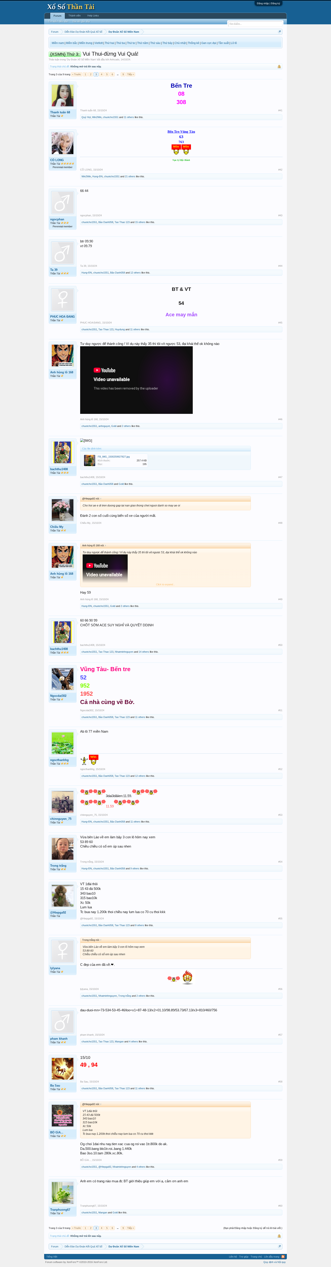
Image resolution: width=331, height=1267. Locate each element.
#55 (280, 918)
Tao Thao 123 (122, 222)
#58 (280, 1081)
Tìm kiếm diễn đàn (58, 21)
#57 (280, 1034)
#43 (280, 215)
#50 (280, 645)
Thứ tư (131, 43)
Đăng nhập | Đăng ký (268, 3)
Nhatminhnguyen (124, 651)
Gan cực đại (208, 43)
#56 (280, 989)
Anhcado (114, 59)
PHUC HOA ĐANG (62, 316)
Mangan (119, 1041)
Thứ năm (142, 43)
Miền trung (85, 43)
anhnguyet (104, 426)
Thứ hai (109, 43)
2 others (126, 426)
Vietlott (98, 43)
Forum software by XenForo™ (76, 1262)
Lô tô (234, 43)
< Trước (76, 74)
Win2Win (97, 117)
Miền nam (58, 43)
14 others (144, 651)
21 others (130, 176)
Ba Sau (55, 1085)
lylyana (55, 968)
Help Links (93, 15)
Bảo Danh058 (105, 222)
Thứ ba (120, 43)
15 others (140, 222)
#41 (280, 110)
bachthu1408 (59, 469)
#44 (280, 265)
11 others (129, 117)
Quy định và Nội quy (274, 1262)
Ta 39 (53, 269)
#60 (280, 1205)
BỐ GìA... (56, 1132)
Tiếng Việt (51, 1256)
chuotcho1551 (110, 117)
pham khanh (59, 1038)
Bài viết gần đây (81, 21)
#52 (280, 769)
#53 (280, 815)
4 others (133, 1041)
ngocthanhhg (59, 760)
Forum (57, 15)
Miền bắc (71, 43)
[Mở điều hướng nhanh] (279, 31)
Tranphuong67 (60, 1209)
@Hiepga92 (58, 912)
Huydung (120, 329)
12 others (135, 272)
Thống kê (193, 43)
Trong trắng (58, 865)
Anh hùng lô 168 (61, 372)
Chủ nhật (180, 43)
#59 (280, 1160)
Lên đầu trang (271, 1256)
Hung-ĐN (97, 176)
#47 (280, 477)
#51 (280, 710)
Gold (113, 426)
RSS (283, 1256)
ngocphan (57, 219)
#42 (280, 169)
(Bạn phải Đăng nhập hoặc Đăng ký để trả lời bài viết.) (252, 1228)
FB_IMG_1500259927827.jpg (114, 456)
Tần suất (223, 43)
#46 (280, 419)
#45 (280, 322)
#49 (280, 599)
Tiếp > (130, 74)
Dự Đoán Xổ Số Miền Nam (81, 59)
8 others (139, 925)
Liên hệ (233, 1256)
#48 (280, 523)
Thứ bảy (167, 43)
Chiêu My (56, 527)
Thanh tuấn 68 (60, 112)
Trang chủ (256, 1256)
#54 (280, 861)
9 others (134, 868)
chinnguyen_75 (60, 818)
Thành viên (74, 15)
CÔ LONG (57, 160)
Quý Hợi (86, 117)
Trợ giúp (243, 1256)
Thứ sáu (155, 43)
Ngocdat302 (58, 695)
